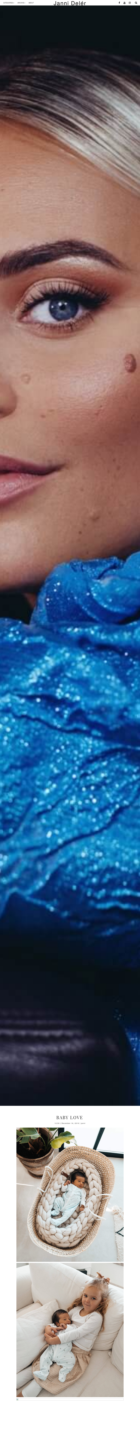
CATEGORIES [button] (8, 3)
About (31, 3)
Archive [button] (21, 3)
